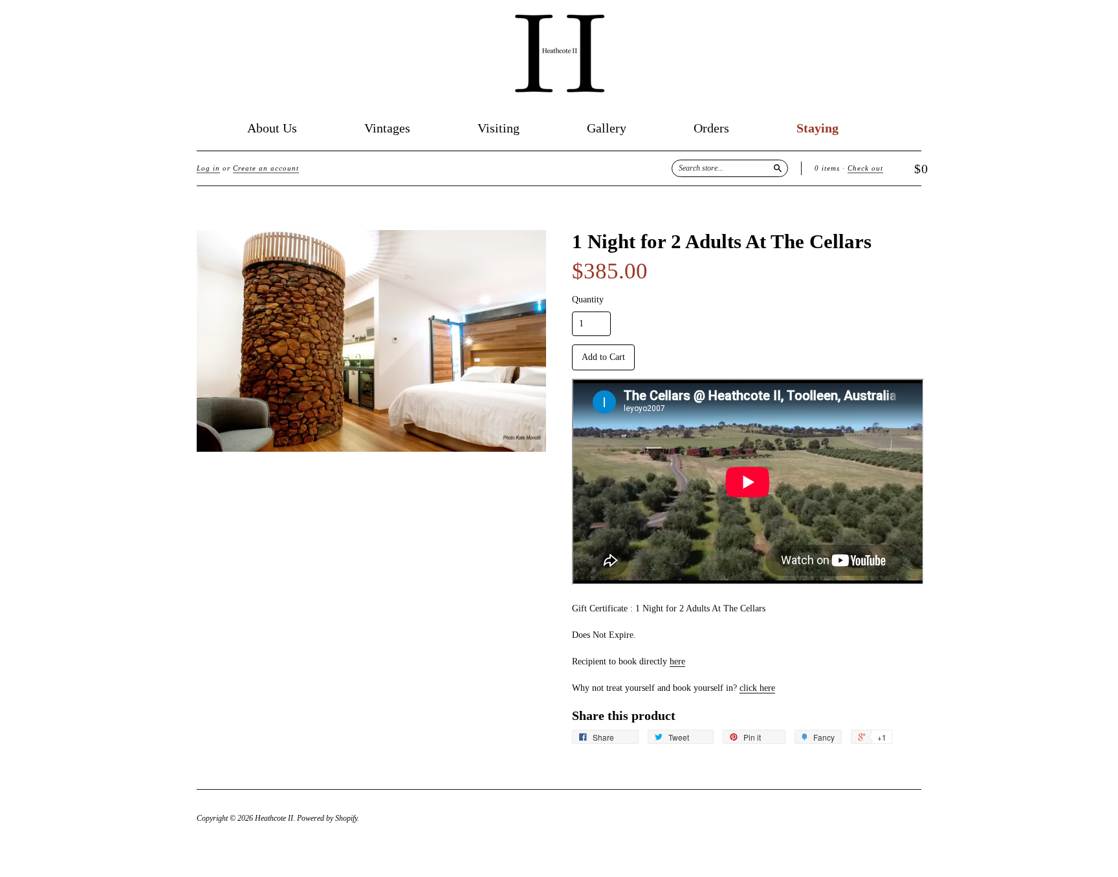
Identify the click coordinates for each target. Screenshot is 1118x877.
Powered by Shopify (327, 818)
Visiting (498, 128)
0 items (827, 168)
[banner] (559, 53)
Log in (208, 168)
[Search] (778, 168)
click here (757, 688)
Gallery (606, 128)
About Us (272, 128)
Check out (865, 168)
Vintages (387, 128)
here (677, 661)
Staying (817, 128)
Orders (711, 128)
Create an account (266, 168)
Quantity (588, 300)
